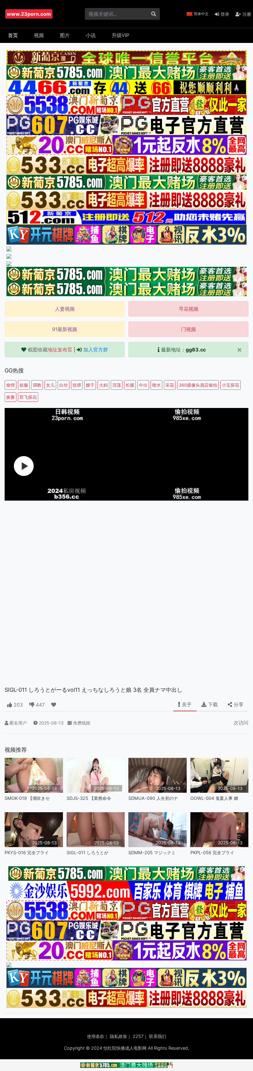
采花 (169, 385)
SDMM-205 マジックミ (152, 852)
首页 (13, 35)
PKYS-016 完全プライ (27, 852)
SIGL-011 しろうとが (87, 852)
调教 (37, 385)
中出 (143, 385)
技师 (77, 385)
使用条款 (95, 1036)
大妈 (103, 385)
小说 (91, 35)
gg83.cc (196, 349)
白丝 (63, 385)
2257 (138, 1036)
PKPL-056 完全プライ (212, 852)
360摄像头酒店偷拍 (198, 385)
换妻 (10, 397)
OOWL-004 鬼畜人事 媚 (214, 798)
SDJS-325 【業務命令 (89, 798)
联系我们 (157, 1036)
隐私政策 (118, 1036)
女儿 (50, 385)
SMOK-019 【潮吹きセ (27, 798)
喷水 (156, 385)
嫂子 (90, 385)
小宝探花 (230, 385)
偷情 (10, 385)
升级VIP (120, 35)
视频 (39, 35)
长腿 (130, 385)
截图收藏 (50, 349)
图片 (65, 35)
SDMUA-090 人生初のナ (153, 798)
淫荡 (116, 385)
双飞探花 (28, 397)
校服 (23, 385)
